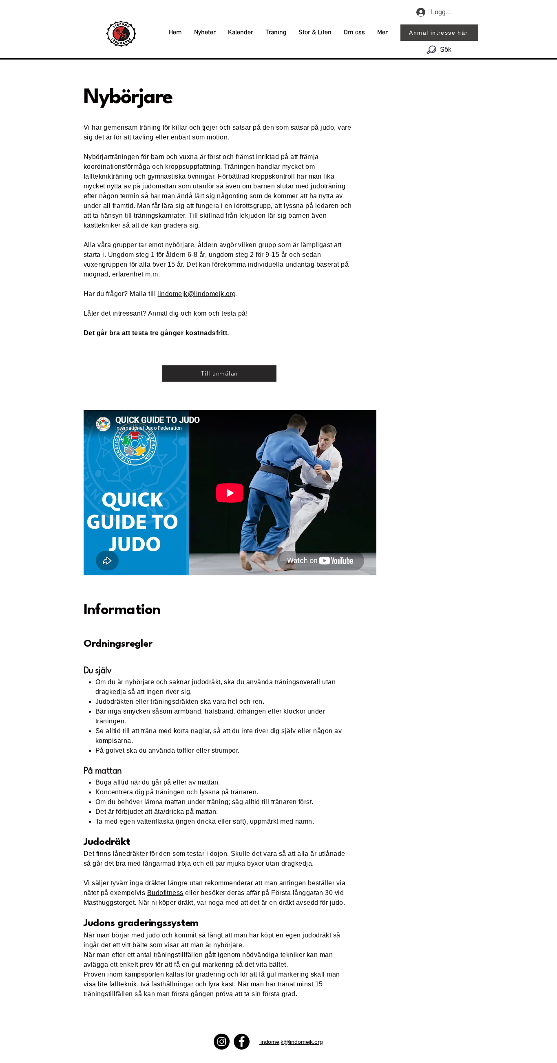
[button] (275, 33)
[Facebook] (242, 1042)
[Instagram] (222, 1042)
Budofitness (165, 892)
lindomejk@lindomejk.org (196, 293)
